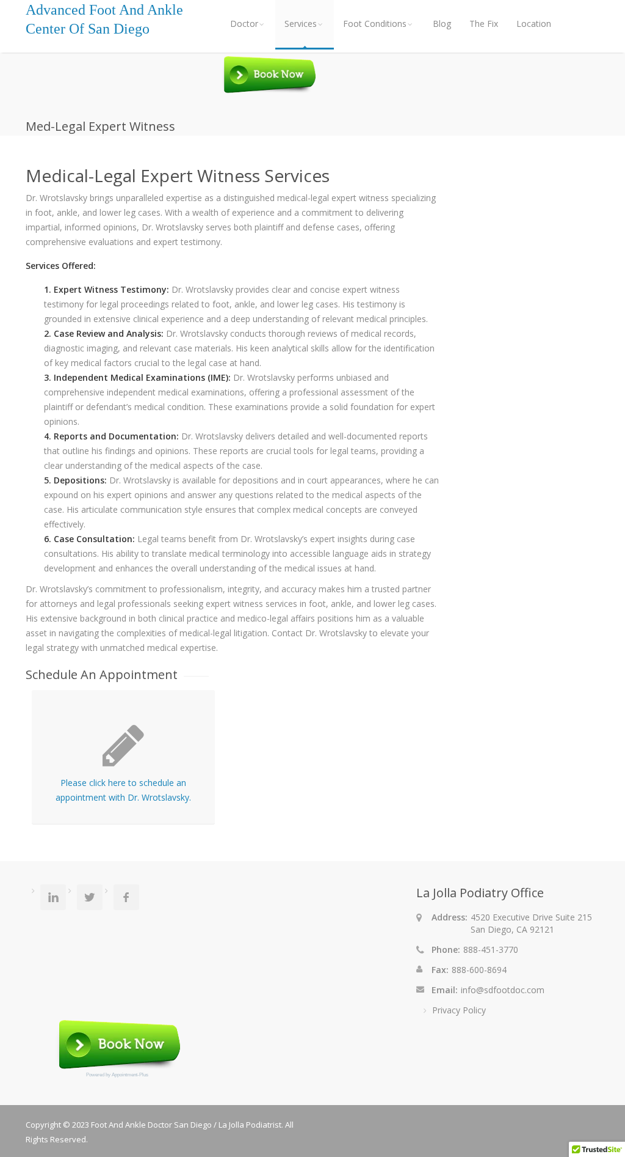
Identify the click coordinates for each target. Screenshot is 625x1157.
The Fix (483, 23)
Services (300, 23)
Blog (442, 23)
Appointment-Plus (130, 1075)
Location (533, 23)
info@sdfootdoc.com (502, 990)
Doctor (244, 23)
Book (268, 75)
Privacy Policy (459, 1010)
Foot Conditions (374, 23)
